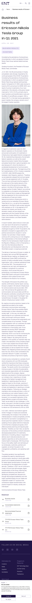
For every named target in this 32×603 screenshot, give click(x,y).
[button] (4, 583)
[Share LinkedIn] (7, 550)
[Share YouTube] (12, 550)
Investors (7, 52)
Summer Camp (21, 568)
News (8, 9)
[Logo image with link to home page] (5, 3)
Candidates (5, 572)
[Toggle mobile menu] (29, 3)
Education (19, 571)
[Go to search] (26, 3)
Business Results (11, 48)
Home (3, 9)
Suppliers (4, 569)
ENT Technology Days (23, 566)
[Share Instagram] (17, 550)
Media (3, 566)
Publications (20, 574)
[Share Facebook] (3, 550)
